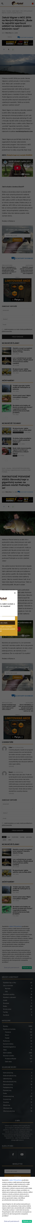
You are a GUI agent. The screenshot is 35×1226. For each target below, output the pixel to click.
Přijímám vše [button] (27, 1221)
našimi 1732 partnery (15, 1180)
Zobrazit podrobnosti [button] (11, 1221)
